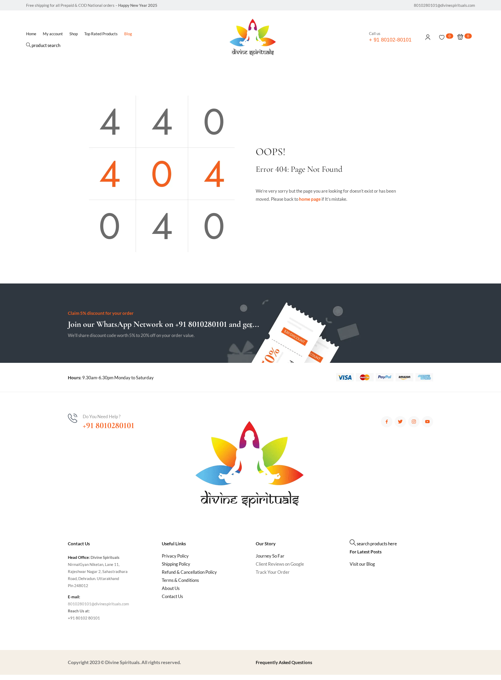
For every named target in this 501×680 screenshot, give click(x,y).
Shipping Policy (176, 564)
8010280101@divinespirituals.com (98, 603)
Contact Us (172, 596)
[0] (442, 37)
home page (310, 199)
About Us (171, 588)
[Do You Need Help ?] (72, 418)
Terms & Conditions (180, 580)
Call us (374, 33)
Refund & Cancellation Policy (189, 572)
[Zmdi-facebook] (386, 422)
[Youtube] (427, 422)
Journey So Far (270, 556)
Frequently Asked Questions (284, 662)
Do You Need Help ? (102, 416)
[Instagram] (414, 422)
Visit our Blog (362, 564)
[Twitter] (400, 422)
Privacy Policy (175, 556)
